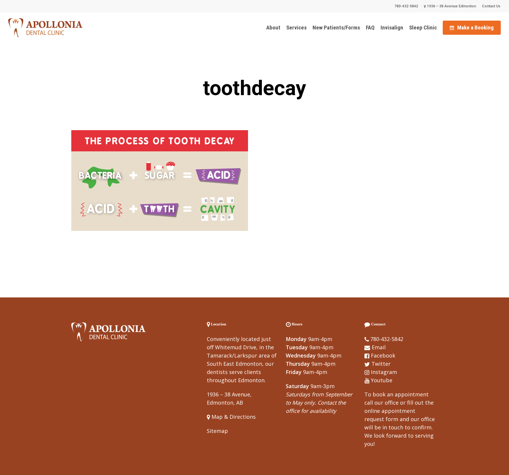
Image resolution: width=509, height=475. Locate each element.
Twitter (381, 363)
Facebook (383, 355)
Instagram (384, 371)
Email (379, 347)
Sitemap (217, 430)
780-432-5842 (386, 338)
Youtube (381, 380)
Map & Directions (233, 416)
